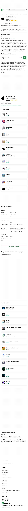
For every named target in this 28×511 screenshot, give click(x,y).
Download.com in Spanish (7, 477)
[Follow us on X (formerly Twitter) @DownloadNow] (5, 500)
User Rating (8, 20)
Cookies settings (5, 492)
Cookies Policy (4, 488)
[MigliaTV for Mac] (3, 18)
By (7, 19)
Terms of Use (4, 486)
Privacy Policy (4, 483)
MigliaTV (11, 17)
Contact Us (4, 474)
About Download (5, 470)
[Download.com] (4, 10)
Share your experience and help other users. (11, 25)
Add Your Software (5, 472)
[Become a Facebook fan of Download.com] (3, 500)
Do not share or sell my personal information (11, 490)
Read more (12, 38)
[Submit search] (9, 10)
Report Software (15, 246)
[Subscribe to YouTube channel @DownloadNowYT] (8, 500)
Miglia (3, 434)
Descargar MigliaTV (5, 254)
